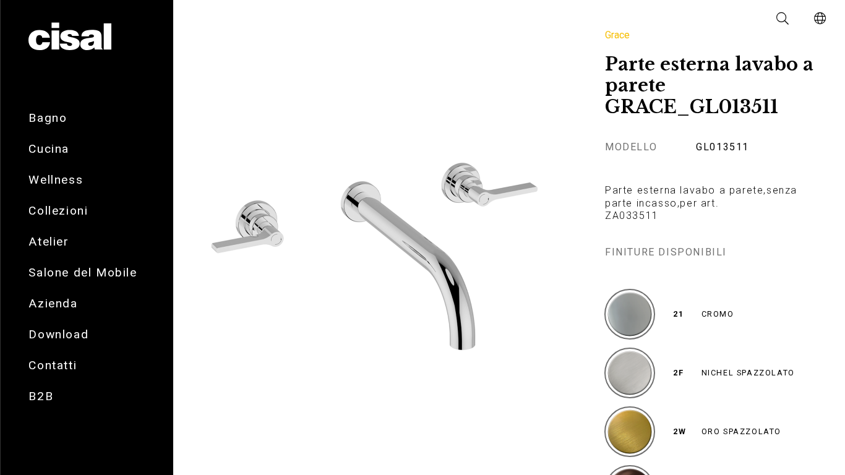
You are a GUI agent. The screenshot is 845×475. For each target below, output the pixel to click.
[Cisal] (69, 37)
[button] (783, 18)
